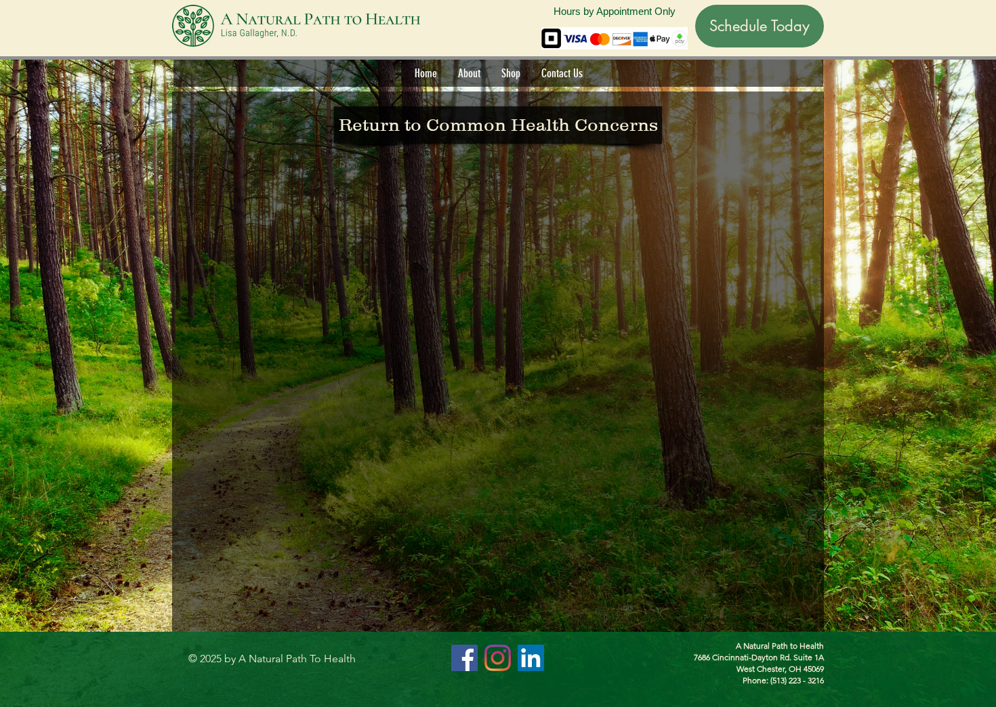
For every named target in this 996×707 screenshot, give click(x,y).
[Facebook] (464, 658)
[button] (469, 73)
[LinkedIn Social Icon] (531, 658)
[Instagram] (497, 658)
